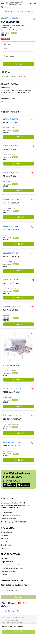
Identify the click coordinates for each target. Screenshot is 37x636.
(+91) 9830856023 (20, 522)
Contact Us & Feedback (8, 519)
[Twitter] (6, 611)
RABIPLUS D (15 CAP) (11, 310)
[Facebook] (1, 611)
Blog (2, 548)
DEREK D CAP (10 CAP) (12, 392)
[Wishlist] (35, 3)
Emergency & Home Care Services (12, 565)
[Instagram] (9, 611)
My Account (5, 538)
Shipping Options (6, 532)
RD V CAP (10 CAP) (10, 149)
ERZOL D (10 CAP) (10, 122)
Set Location (10, 7)
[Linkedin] (13, 611)
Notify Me (18, 64)
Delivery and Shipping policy (9, 620)
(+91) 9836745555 (7, 512)
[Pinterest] (17, 611)
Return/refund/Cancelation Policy (12, 622)
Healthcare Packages (8, 571)
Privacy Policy (5, 618)
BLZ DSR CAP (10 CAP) (12, 419)
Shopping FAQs (6, 545)
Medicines (4, 558)
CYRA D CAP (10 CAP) (11, 365)
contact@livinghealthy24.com (10, 515)
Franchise (4, 575)
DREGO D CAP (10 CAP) (12, 446)
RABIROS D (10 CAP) (11, 203)
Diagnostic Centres (7, 562)
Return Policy (5, 542)
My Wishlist (4, 535)
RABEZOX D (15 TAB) (11, 283)
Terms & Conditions (18, 618)
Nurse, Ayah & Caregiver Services (12, 568)
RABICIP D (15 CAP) (11, 230)
